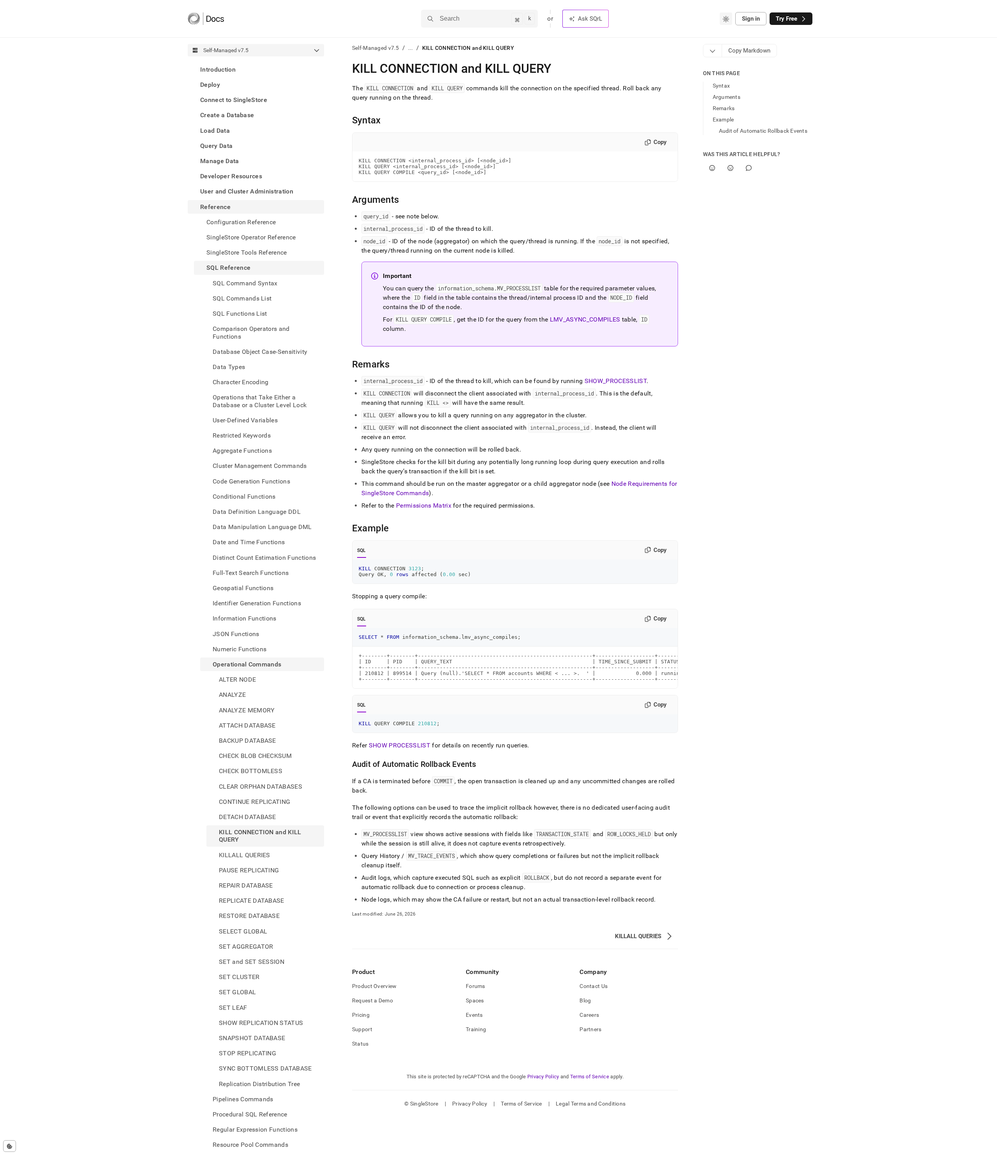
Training (476, 1029)
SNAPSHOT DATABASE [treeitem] (252, 1038)
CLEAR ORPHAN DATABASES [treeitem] (260, 786)
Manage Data (219, 161)
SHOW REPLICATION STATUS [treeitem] (261, 1023)
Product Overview (374, 986)
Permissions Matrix (423, 505)
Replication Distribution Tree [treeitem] (259, 1084)
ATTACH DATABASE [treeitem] (247, 725)
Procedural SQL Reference (250, 1114)
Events (474, 1015)
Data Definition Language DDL (257, 511)
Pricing (361, 1015)
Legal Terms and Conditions (590, 1104)
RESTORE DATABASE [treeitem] (249, 916)
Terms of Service (589, 1076)
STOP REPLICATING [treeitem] (247, 1053)
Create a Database (227, 115)
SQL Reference (228, 268)
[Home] (206, 18)
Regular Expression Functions (255, 1129)
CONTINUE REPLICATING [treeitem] (254, 801)
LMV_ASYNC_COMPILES (585, 319)
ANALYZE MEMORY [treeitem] (247, 710)
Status (360, 1044)
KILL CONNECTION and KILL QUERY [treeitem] (260, 835)
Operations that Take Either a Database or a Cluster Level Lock (259, 401)
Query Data (216, 145)
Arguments (727, 97)
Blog (585, 1000)
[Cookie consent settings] (9, 1146)
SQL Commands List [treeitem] (242, 298)
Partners (590, 1029)
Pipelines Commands (243, 1099)
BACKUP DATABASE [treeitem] (247, 740)
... (410, 48)
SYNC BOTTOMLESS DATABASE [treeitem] (265, 1068)
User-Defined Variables (245, 420)
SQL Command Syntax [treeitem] (245, 283)
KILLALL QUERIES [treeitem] (244, 855)
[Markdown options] (712, 50)
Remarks (724, 108)
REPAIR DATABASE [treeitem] (246, 885)
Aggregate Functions (242, 450)
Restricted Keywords (242, 435)
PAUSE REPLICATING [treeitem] (249, 870)
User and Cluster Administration (246, 191)
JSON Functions (236, 634)
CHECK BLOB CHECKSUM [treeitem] (255, 755)
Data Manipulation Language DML (262, 527)
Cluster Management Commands (260, 465)
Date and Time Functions (249, 542)
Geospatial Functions (243, 588)
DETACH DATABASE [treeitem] (247, 817)
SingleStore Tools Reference (246, 252)
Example (723, 119)
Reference (215, 207)
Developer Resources (231, 176)
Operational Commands (247, 664)
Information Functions (245, 618)
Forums (475, 986)
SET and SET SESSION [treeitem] (251, 961)
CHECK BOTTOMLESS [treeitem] (250, 771)
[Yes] (712, 168)
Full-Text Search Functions (251, 573)
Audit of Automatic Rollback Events (763, 131)
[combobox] (726, 18)
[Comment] (749, 168)
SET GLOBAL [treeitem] (237, 992)
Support (362, 1029)
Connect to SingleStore (233, 100)
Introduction (218, 69)
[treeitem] (256, 69)
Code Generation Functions (251, 481)
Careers (589, 1015)
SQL (361, 550)
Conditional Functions (244, 496)
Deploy (210, 84)
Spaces (475, 1000)
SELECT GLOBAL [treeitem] (243, 931)
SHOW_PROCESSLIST (615, 381)
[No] (730, 168)
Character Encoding (241, 382)
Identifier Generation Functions (257, 603)
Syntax (721, 86)
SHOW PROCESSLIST (399, 745)
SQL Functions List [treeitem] (240, 313)
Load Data (215, 130)
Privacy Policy (543, 1076)
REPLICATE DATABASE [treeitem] (251, 900)
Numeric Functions (239, 649)
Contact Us (594, 986)
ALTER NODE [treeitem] (237, 679)
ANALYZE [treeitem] (232, 695)
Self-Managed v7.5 (375, 48)
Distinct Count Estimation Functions (264, 557)
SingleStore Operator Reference (251, 237)
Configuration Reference (241, 222)
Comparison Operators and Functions (251, 332)
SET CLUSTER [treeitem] (239, 977)
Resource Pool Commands (250, 1145)
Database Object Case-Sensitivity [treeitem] (260, 351)
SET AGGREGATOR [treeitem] (246, 946)
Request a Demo (372, 1000)
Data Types (229, 367)
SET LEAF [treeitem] (233, 1007)
